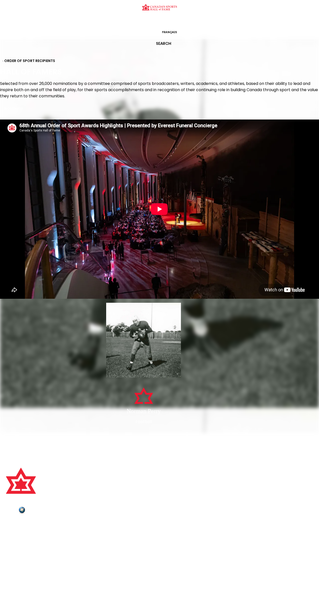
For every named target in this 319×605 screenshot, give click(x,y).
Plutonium (36, 511)
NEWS (11, 544)
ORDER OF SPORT (166, 21)
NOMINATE (13, 109)
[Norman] (143, 340)
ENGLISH (148, 32)
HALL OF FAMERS (195, 21)
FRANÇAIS (169, 32)
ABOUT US (15, 524)
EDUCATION (140, 21)
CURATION (119, 21)
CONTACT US (18, 531)
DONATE (13, 551)
